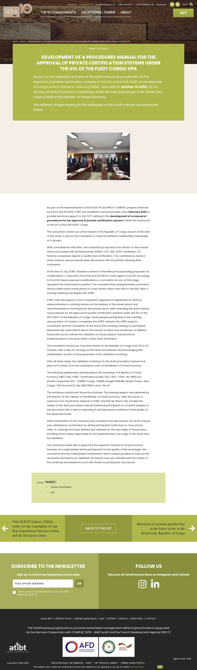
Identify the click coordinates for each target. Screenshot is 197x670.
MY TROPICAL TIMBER (106, 662)
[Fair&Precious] (17, 10)
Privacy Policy (63, 618)
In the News (85, 4)
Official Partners (125, 4)
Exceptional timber (98, 12)
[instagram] (142, 587)
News (23, 41)
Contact (151, 618)
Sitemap (111, 618)
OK (160, 667)
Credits (123, 618)
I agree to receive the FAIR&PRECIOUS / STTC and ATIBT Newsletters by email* (43, 593)
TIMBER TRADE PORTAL (132, 662)
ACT (183, 13)
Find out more (136, 667)
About (125, 12)
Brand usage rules (86, 618)
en (184, 4)
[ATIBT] (18, 652)
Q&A (101, 618)
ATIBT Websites (144, 4)
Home (15, 41)
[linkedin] (155, 587)
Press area (137, 618)
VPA (52, 492)
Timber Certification (61, 487)
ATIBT (89, 662)
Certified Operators (104, 4)
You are (71, 4)
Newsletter (161, 4)
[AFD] (80, 656)
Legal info (47, 618)
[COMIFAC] (117, 656)
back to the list (98, 528)
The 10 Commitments (58, 12)
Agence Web (179, 658)
